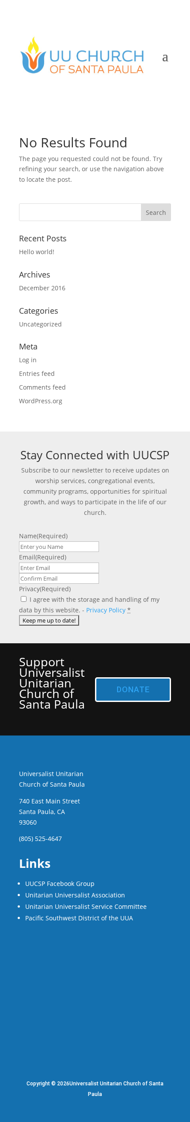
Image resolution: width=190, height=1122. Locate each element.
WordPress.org (40, 401)
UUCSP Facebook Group (60, 883)
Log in (28, 360)
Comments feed (42, 387)
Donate (133, 689)
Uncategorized (40, 324)
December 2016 (42, 288)
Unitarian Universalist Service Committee (86, 906)
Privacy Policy (105, 610)
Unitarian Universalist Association (75, 895)
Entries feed (37, 373)
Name (43, 536)
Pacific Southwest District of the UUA (79, 918)
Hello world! (36, 252)
